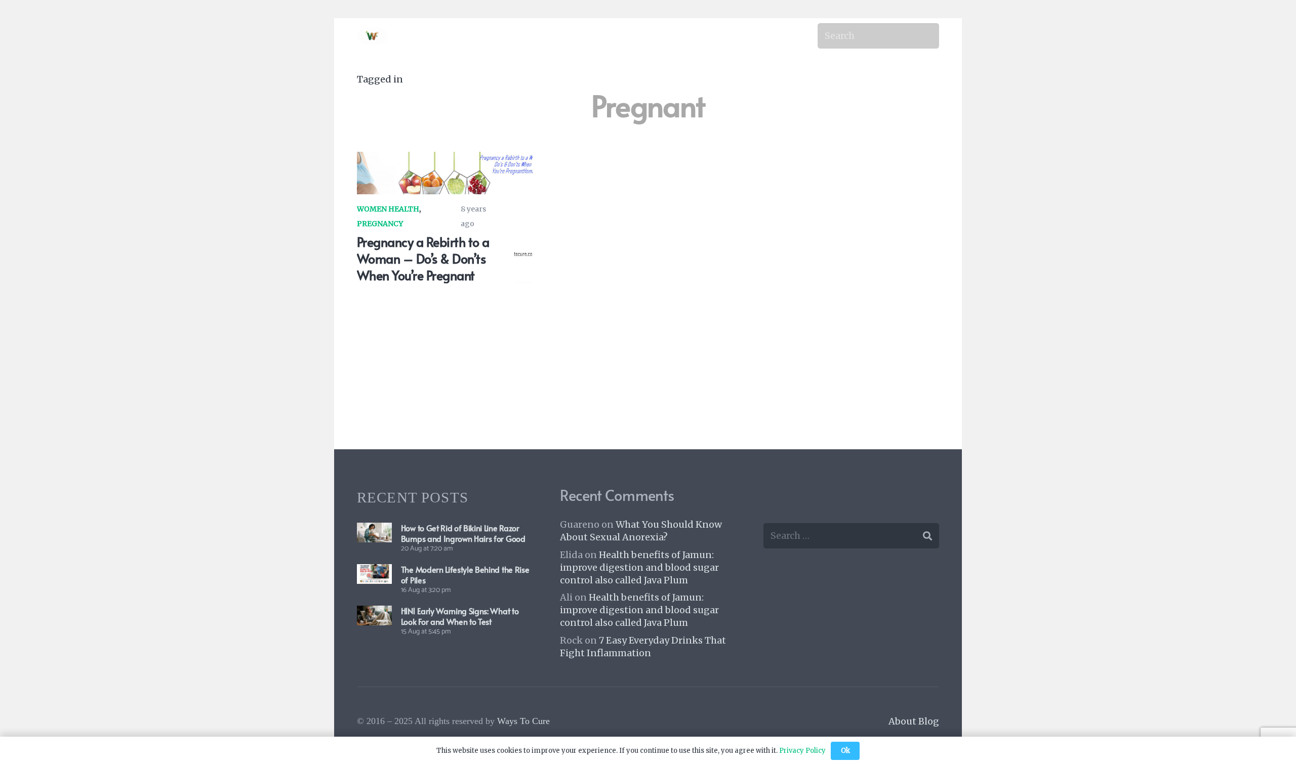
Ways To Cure (523, 721)
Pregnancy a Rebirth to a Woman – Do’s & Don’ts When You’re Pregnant (423, 258)
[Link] (372, 36)
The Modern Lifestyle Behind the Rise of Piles (465, 574)
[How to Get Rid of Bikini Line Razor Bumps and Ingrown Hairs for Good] (374, 530)
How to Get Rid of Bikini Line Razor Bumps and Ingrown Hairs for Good (463, 533)
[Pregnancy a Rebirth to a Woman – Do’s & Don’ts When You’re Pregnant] (445, 159)
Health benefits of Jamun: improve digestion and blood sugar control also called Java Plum (639, 567)
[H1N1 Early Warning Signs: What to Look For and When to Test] (374, 613)
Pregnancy (380, 223)
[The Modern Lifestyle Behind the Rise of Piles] (374, 571)
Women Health (388, 209)
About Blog (913, 721)
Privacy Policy (802, 750)
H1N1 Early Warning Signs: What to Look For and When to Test (459, 616)
